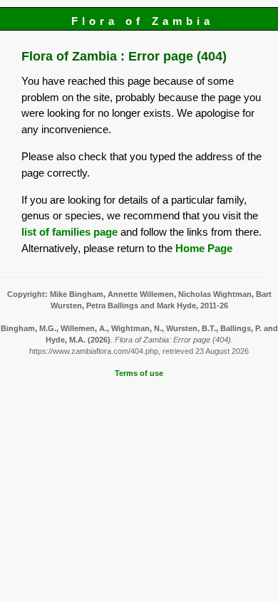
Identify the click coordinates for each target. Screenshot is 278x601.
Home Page (203, 248)
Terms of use (139, 373)
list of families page (69, 232)
